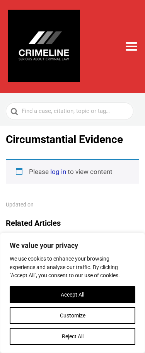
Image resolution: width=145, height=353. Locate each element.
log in (58, 172)
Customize (72, 315)
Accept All (72, 295)
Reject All (73, 336)
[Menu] (131, 46)
